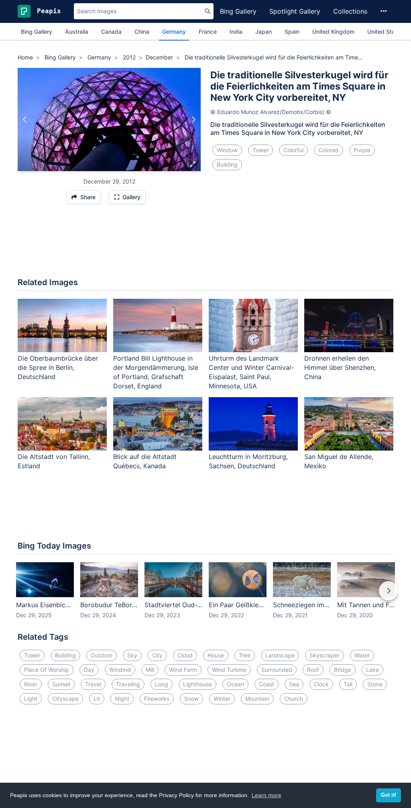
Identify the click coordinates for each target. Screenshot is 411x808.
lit (97, 698)
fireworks (156, 698)
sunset (61, 684)
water (362, 655)
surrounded (276, 669)
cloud (185, 655)
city (157, 655)
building (227, 164)
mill (150, 669)
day (89, 669)
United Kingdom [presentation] (333, 31)
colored (328, 150)
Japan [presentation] (263, 31)
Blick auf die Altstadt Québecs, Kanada (145, 461)
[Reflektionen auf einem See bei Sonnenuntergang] (25, 119)
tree (244, 655)
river (30, 684)
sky (132, 655)
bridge (342, 669)
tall (348, 684)
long (161, 684)
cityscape (65, 698)
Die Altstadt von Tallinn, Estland (54, 461)
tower (260, 150)
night (122, 698)
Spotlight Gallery (294, 11)
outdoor (101, 655)
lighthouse (197, 684)
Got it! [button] (388, 795)
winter (222, 698)
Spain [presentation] (292, 31)
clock (321, 684)
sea (294, 684)
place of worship (46, 669)
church (293, 698)
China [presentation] (141, 31)
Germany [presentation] (174, 31)
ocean (235, 684)
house (216, 655)
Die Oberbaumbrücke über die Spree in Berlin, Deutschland (58, 367)
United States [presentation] (385, 31)
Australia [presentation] (76, 31)
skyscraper (324, 655)
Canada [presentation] (111, 31)
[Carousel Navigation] (205, 596)
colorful (293, 150)
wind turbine (229, 669)
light (30, 698)
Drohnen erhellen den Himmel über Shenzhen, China (340, 367)
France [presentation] (208, 31)
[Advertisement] (205, 245)
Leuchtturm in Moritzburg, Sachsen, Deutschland (248, 461)
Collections (350, 11)
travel (93, 684)
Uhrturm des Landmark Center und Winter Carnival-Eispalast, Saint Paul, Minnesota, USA (251, 372)
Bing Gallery (238, 11)
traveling (128, 684)
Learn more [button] (266, 795)
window (227, 150)
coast (266, 684)
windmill (120, 669)
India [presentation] (236, 31)
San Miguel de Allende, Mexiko (338, 461)
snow (191, 698)
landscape (280, 655)
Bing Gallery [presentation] (36, 31)
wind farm (183, 669)
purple (362, 150)
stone (375, 684)
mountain (257, 698)
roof (313, 669)
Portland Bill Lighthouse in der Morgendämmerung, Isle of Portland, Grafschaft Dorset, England (155, 372)
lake (372, 669)
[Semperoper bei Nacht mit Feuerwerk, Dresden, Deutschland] (193, 119)
